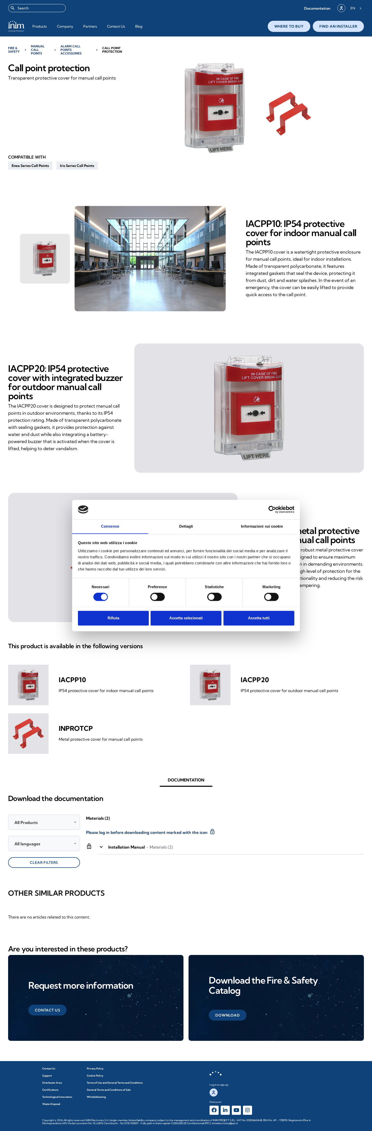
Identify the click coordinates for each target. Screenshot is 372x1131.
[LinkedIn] (225, 1110)
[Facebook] (214, 1110)
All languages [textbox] (27, 843)
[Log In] (341, 8)
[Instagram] (247, 1110)
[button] (317, 8)
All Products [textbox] (26, 822)
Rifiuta (113, 618)
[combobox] (37, 8)
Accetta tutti (259, 618)
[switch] (157, 597)
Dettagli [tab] (186, 526)
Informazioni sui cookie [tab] (262, 526)
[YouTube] (236, 1110)
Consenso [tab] (110, 526)
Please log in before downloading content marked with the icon (150, 831)
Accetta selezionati (186, 618)
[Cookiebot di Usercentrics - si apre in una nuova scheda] (272, 509)
